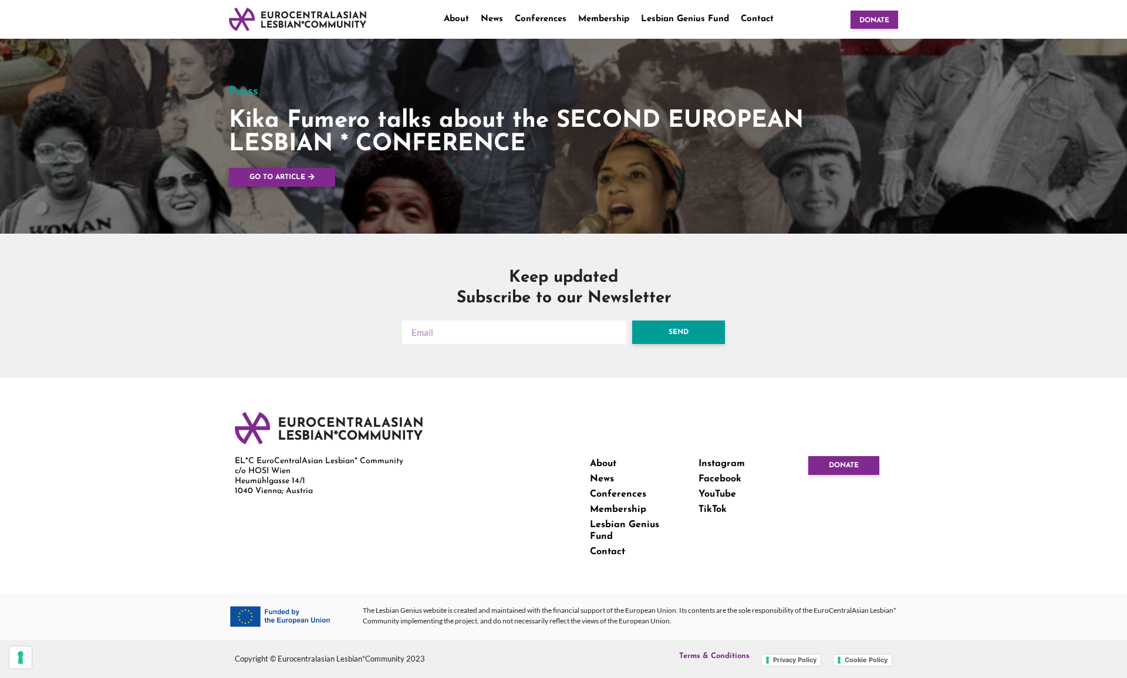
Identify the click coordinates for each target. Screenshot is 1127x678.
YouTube (717, 494)
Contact (757, 19)
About (456, 19)
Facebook (720, 479)
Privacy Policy (794, 660)
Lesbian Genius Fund (685, 19)
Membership (603, 19)
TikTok (713, 509)
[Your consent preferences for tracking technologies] (20, 657)
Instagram (722, 463)
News (492, 19)
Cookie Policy (866, 660)
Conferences (540, 19)
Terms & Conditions (714, 656)
